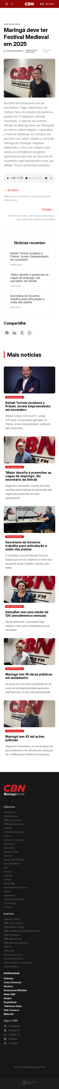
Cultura (7, 836)
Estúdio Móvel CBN (14, 859)
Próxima (47, 209)
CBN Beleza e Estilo (14, 927)
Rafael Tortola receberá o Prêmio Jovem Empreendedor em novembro (29, 256)
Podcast (8, 875)
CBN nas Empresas (13, 824)
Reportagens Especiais (16, 887)
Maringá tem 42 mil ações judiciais (25, 738)
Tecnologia (10, 903)
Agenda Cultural (12, 919)
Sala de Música (12, 966)
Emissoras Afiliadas (15, 990)
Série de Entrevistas (14, 397)
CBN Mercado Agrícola (16, 942)
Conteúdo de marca (14, 832)
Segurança (9, 895)
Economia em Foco (13, 958)
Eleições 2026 (11, 851)
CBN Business (11, 816)
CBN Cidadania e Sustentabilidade (21, 931)
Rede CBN (9, 883)
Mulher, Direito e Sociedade (18, 962)
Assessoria (9, 812)
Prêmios (8, 978)
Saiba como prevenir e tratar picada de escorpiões (27, 198)
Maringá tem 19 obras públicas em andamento (28, 676)
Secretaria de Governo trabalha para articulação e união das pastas (27, 299)
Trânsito (8, 907)
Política (7, 879)
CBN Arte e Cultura (13, 923)
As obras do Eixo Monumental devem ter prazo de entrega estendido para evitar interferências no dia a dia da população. (28, 688)
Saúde (7, 891)
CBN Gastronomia (13, 938)
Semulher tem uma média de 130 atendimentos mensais (26, 613)
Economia (9, 843)
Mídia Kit (9, 1014)
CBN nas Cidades (13, 820)
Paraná (7, 871)
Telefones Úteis (13, 1006)
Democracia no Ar (13, 954)
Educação (9, 847)
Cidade (7, 828)
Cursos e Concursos (14, 840)
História (8, 986)
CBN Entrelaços (12, 935)
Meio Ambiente (11, 863)
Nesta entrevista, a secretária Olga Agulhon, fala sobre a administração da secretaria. (27, 625)
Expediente (10, 1002)
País (6, 867)
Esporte (8, 855)
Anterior (12, 190)
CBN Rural (9, 950)
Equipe (7, 998)
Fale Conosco (11, 1010)
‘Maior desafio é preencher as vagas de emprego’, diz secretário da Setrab (29, 278)
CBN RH (8, 946)
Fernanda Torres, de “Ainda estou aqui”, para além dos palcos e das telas (31, 217)
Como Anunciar (12, 982)
